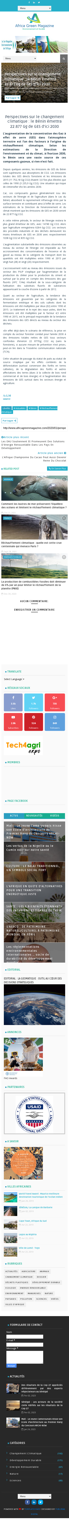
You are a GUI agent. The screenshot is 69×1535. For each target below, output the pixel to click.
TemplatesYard (32, 1509)
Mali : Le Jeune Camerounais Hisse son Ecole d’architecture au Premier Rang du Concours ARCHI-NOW (41, 1422)
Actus (14, 815)
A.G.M (7, 395)
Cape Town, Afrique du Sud (33, 1221)
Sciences (41, 1299)
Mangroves (34, 1293)
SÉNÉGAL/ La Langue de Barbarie (35, 1207)
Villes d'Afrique (15, 1304)
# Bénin (33, 408)
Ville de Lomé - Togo (29, 1248)
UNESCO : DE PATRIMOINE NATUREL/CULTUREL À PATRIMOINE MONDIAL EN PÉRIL (33, 930)
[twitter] (39, 2)
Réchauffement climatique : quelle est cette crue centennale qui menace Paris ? (31, 544)
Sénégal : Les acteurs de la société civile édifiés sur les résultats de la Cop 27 (41, 1405)
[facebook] (29, 2)
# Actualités (19, 408)
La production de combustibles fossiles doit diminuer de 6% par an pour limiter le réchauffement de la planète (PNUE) (33, 585)
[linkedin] (34, 2)
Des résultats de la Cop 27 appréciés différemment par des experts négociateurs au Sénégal (41, 1388)
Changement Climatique (19, 1277)
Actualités (12, 1271)
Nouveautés (34, 815)
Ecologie (11, 1288)
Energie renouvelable (33, 1288)
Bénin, (22, 91)
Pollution (26, 1299)
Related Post (11, 468)
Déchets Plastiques (17, 1282)
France (7, 518)
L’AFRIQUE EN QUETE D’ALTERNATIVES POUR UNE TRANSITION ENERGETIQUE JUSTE (34, 890)
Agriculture (29, 1271)
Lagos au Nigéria (28, 1234)
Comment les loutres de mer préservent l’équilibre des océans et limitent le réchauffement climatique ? (34, 505)
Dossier (41, 1277)
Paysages (11, 1299)
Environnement (15, 1293)
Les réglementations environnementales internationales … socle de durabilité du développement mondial (29, 954)
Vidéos (54, 815)
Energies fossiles (12, 557)
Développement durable (46, 1282)
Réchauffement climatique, (39, 91)
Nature (49, 1293)
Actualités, (13, 91)
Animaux (8, 479)
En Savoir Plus (59, 468)
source (6, 398)
